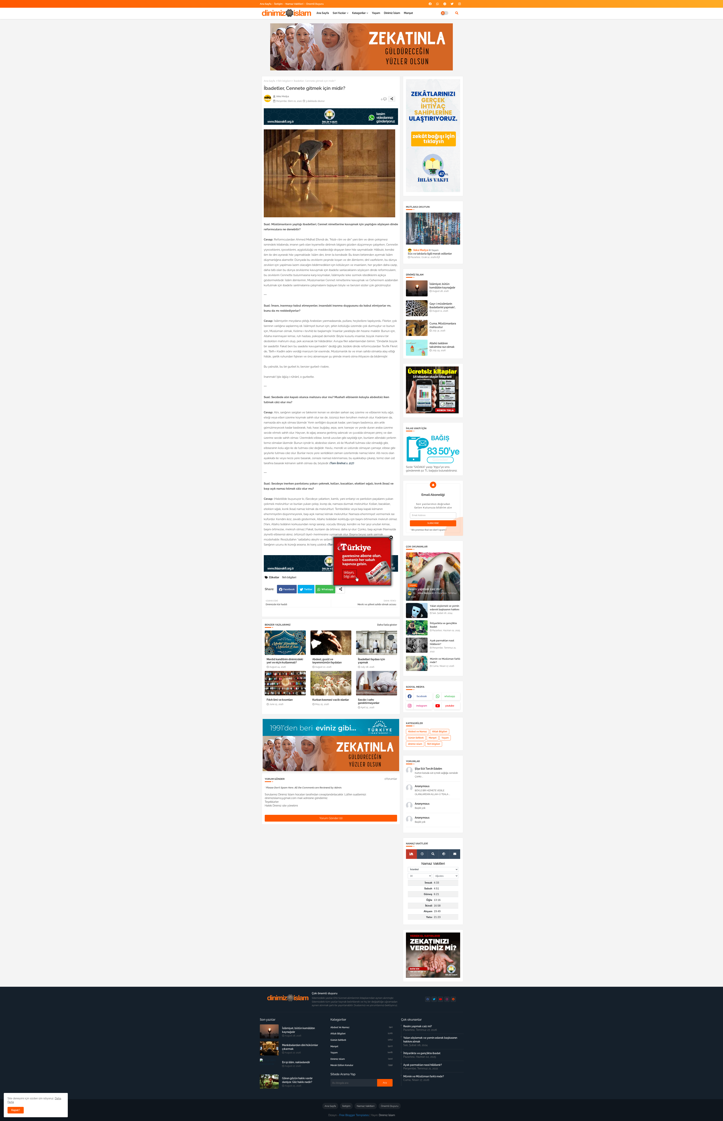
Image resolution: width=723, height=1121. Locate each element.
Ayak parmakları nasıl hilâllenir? (442, 642)
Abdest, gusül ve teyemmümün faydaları (327, 661)
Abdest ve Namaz (417, 731)
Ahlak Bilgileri (439, 731)
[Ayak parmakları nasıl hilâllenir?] (417, 645)
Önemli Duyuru (315, 3)
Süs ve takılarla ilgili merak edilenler (430, 253)
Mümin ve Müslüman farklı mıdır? (445, 660)
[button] (457, 13)
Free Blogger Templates (354, 1115)
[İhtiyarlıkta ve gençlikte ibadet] (417, 627)
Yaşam (376, 12)
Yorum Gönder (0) (330, 818)
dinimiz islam (415, 744)
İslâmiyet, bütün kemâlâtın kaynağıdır (442, 285)
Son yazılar (339, 12)
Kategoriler (359, 12)
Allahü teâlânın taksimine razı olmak (442, 345)
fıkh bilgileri (284, 80)
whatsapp (449, 696)
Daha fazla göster (387, 624)
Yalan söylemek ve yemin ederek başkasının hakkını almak (444, 609)
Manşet (408, 12)
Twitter (308, 589)
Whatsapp (327, 589)
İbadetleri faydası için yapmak (371, 661)
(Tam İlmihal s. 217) (341, 463)
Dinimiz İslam (392, 12)
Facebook (289, 589)
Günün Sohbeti (416, 737)
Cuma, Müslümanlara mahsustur (442, 325)
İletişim (278, 3)
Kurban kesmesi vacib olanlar (330, 699)
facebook (422, 696)
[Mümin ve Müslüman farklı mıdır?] (417, 663)
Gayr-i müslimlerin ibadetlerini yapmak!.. (442, 305)
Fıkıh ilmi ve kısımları (280, 699)
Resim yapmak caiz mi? (417, 1026)
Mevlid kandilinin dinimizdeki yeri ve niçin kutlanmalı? (285, 661)
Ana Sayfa (265, 3)
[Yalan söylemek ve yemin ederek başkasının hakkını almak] (417, 610)
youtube (449, 705)
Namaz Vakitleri (294, 3)
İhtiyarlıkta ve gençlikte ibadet (443, 625)
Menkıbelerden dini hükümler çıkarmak (300, 1047)
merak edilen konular (361, 1065)
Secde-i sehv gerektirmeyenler (368, 701)
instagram (421, 705)
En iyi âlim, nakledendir (296, 1062)
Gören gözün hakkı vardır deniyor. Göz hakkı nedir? (297, 1080)
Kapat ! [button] (15, 1110)
